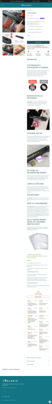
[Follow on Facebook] (3, 396)
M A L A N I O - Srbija (11, 400)
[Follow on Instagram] (5, 396)
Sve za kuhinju (29, 10)
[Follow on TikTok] (8, 396)
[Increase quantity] (33, 37)
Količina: (28, 35)
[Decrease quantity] (28, 37)
